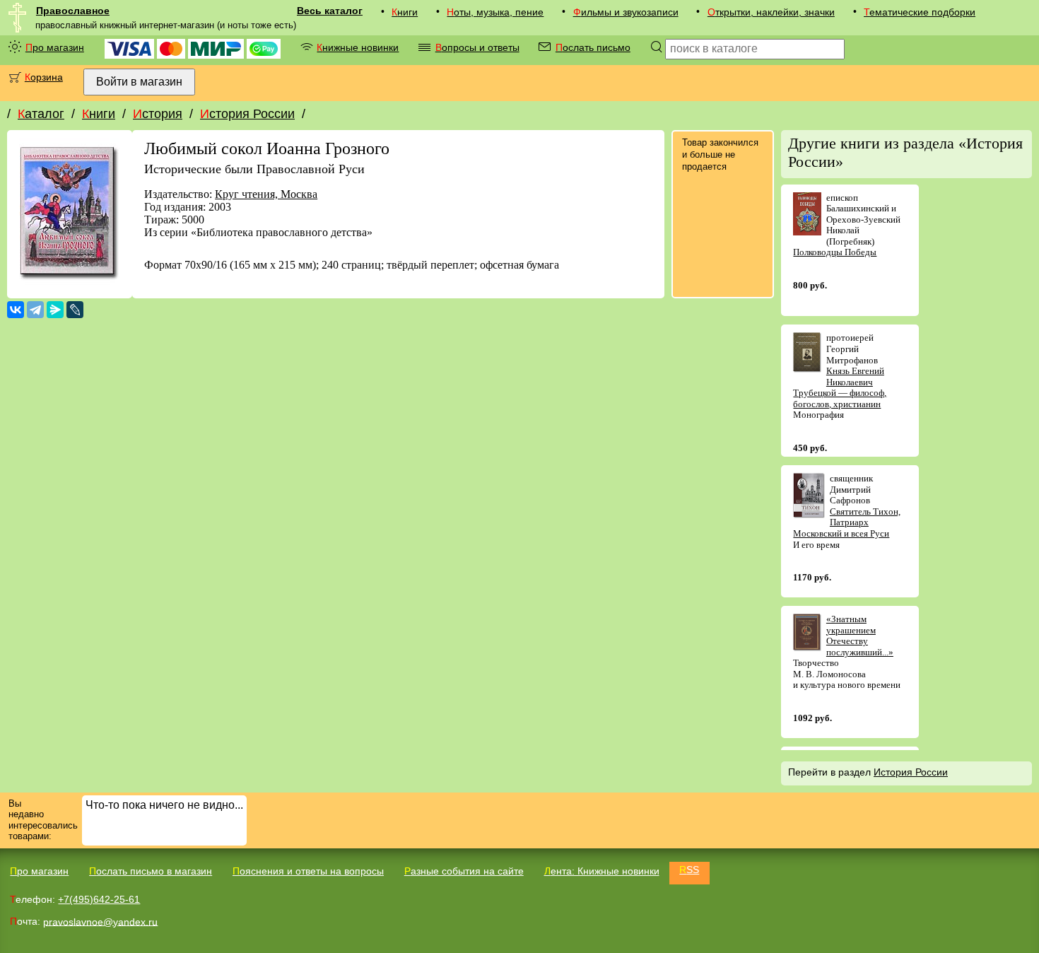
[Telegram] (35, 309)
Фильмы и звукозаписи (626, 12)
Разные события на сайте (464, 871)
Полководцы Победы (834, 252)
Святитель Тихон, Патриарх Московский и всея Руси (846, 522)
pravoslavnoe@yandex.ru (100, 921)
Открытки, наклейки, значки (771, 12)
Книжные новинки (358, 47)
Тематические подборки (919, 12)
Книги (405, 12)
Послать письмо (593, 47)
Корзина (44, 77)
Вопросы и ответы (477, 47)
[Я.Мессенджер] (55, 309)
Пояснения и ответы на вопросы (308, 871)
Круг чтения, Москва (266, 194)
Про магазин (54, 47)
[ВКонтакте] (15, 309)
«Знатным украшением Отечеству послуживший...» (859, 635)
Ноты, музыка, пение (495, 12)
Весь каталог (330, 10)
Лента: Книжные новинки (601, 871)
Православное (73, 10)
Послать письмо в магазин (150, 871)
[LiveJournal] (74, 309)
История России (247, 114)
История (157, 114)
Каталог (41, 114)
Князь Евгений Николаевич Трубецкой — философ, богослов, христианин (839, 387)
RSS (689, 869)
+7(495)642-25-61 (99, 899)
